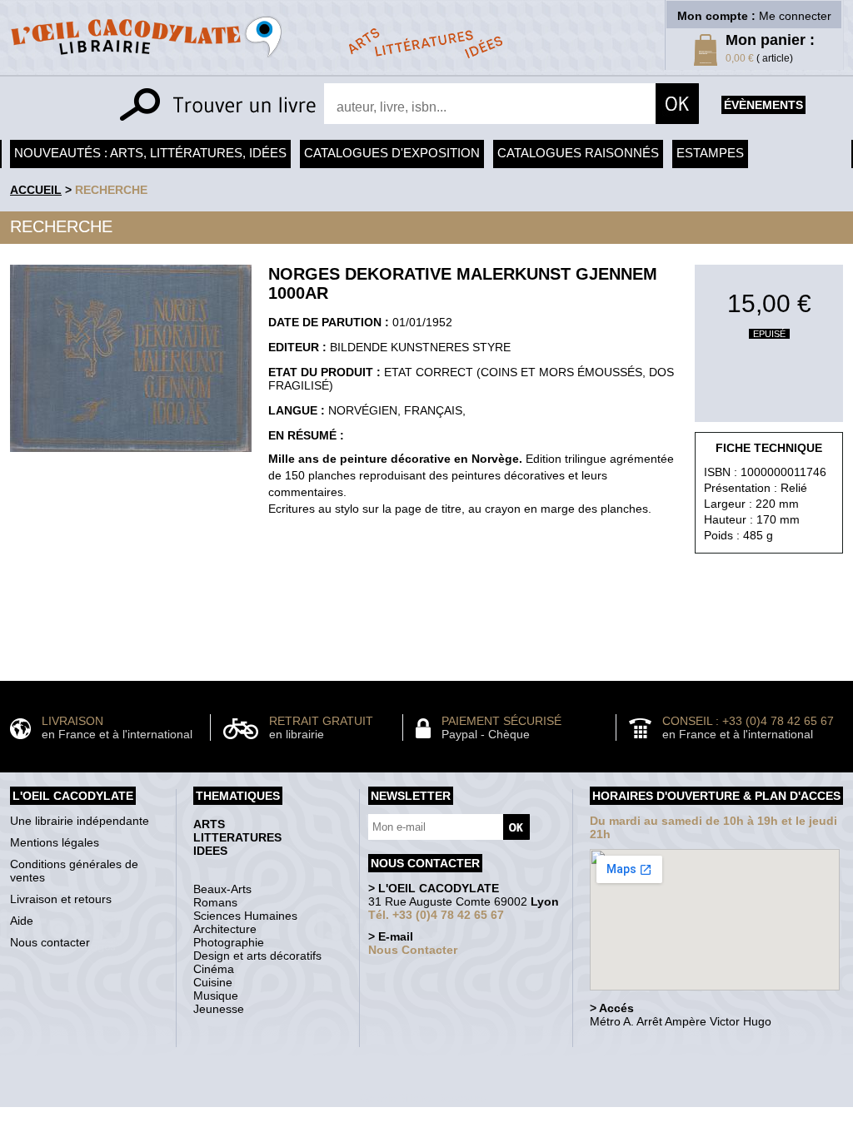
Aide (21, 920)
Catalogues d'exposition (392, 153)
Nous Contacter (412, 949)
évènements (763, 105)
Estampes (710, 153)
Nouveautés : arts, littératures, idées (150, 153)
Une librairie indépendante (79, 820)
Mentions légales (54, 842)
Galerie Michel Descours (423, 1098)
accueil (36, 189)
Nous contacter (50, 942)
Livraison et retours (61, 899)
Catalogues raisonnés (578, 153)
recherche (111, 189)
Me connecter (795, 15)
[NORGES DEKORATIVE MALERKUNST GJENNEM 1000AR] (131, 456)
